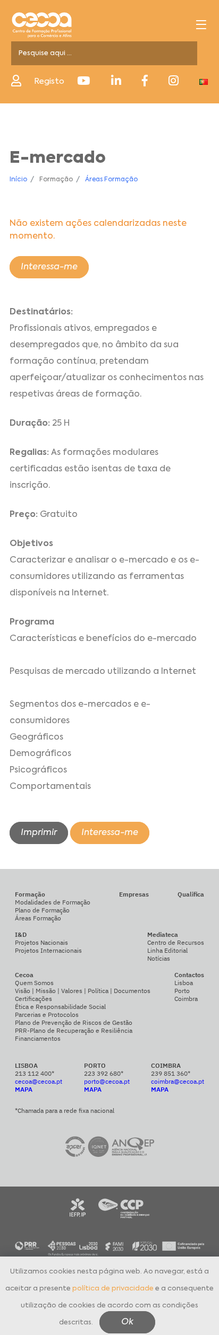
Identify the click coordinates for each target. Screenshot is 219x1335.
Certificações (33, 999)
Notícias (158, 958)
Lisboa (183, 983)
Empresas (134, 894)
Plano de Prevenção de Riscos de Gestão (73, 1022)
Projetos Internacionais (48, 950)
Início (18, 180)
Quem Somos (34, 983)
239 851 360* (170, 1073)
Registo (49, 81)
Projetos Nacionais (41, 942)
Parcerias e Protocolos (47, 1014)
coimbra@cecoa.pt (177, 1081)
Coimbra (186, 999)
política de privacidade (113, 1288)
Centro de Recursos (175, 942)
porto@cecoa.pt (107, 1081)
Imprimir (39, 833)
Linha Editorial (167, 950)
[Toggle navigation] (201, 24)
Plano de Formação (42, 910)
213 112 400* (34, 1073)
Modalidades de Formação (52, 902)
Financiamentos (38, 1038)
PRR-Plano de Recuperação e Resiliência (73, 1030)
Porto (182, 991)
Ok (127, 1322)
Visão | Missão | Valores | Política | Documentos (82, 991)
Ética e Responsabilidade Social (60, 1007)
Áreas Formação (111, 180)
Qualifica (191, 894)
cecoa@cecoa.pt (38, 1081)
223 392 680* (103, 1073)
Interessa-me (49, 267)
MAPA (23, 1089)
